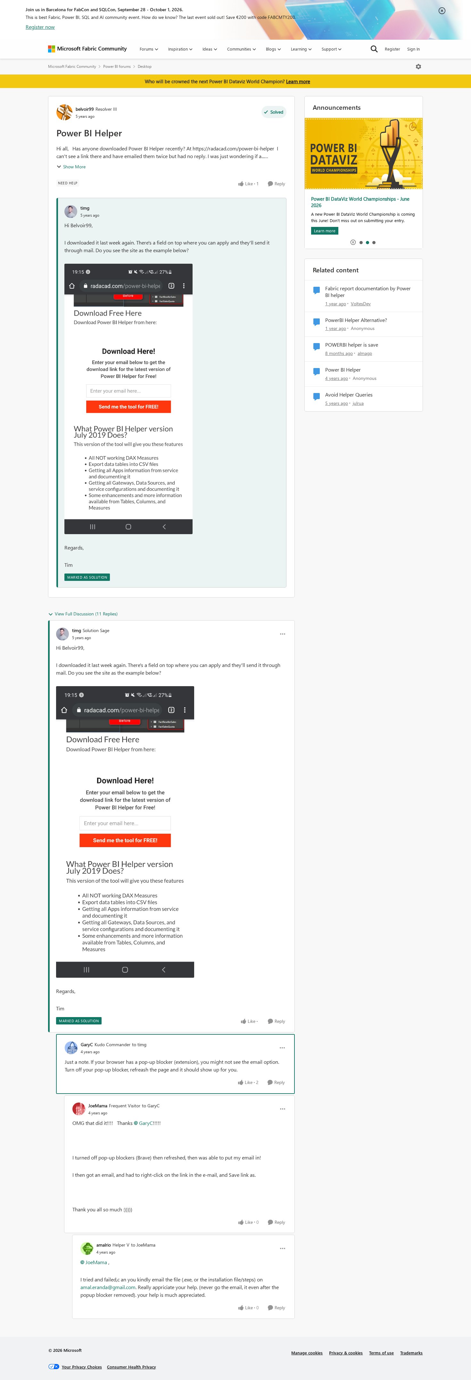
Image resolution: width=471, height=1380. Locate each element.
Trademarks (411, 1352)
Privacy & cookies (346, 1352)
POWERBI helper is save (351, 344)
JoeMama (97, 1106)
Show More (74, 167)
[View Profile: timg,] (70, 211)
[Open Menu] (418, 66)
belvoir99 (85, 109)
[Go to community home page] (87, 48)
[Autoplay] (353, 242)
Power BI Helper (343, 369)
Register (392, 49)
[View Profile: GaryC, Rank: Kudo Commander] (71, 1047)
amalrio (103, 1245)
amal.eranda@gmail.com (108, 1287)
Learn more (298, 81)
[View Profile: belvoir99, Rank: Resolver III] (64, 112)
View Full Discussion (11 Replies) (86, 614)
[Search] (374, 49)
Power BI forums (117, 66)
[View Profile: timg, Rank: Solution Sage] (62, 634)
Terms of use (381, 1352)
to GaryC (151, 1106)
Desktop (145, 66)
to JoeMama (143, 1245)
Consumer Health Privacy (131, 1366)
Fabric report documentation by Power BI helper (368, 291)
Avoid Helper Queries (349, 394)
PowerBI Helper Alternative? (356, 320)
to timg (139, 1044)
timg (84, 208)
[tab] (361, 242)
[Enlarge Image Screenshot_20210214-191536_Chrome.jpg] (128, 399)
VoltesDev (361, 304)
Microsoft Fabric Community (72, 66)
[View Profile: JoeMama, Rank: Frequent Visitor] (78, 1109)
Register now (40, 26)
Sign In (413, 49)
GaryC (87, 1044)
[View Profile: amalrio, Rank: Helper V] (86, 1248)
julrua (358, 403)
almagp (365, 353)
